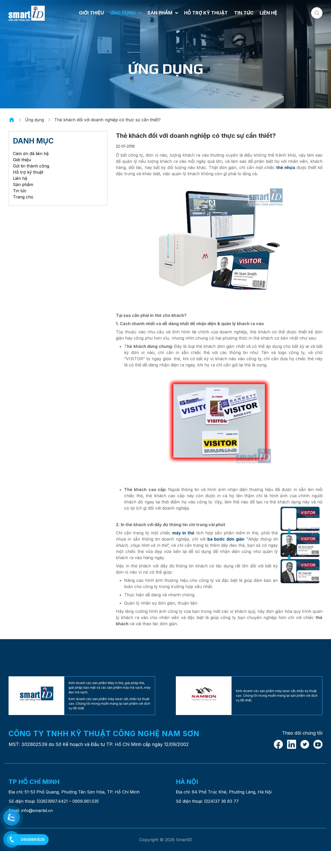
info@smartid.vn (37, 810)
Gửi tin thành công (31, 165)
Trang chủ (23, 196)
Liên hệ (20, 178)
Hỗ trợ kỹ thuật (28, 172)
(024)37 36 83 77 (221, 801)
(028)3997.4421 (52, 801)
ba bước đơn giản (225, 539)
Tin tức (20, 190)
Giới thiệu (22, 159)
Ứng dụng (34, 119)
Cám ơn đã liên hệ (31, 153)
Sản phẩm (23, 184)
